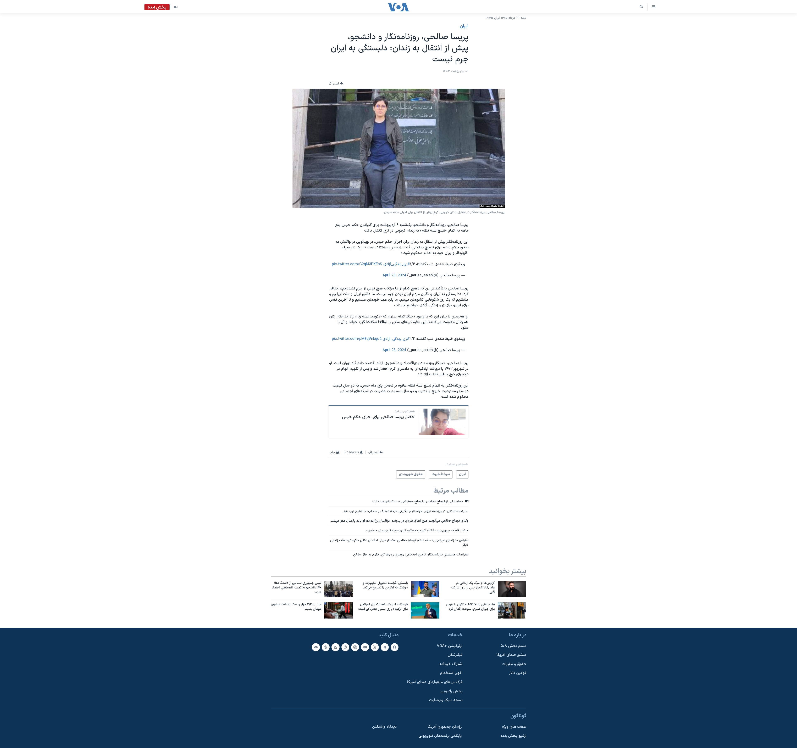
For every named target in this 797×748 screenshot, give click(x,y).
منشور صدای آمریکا (511, 655)
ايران (464, 26)
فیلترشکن (455, 655)
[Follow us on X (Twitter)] (375, 647)
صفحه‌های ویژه (514, 727)
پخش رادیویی (451, 691)
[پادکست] (326, 647)
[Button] (336, 83)
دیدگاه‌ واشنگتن (384, 727)
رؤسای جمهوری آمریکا (445, 727)
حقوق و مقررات (514, 664)
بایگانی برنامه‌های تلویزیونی (440, 736)
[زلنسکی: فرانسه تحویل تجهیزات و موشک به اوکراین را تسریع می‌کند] (425, 589)
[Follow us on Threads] (345, 647)
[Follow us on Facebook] (394, 647)
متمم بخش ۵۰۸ (513, 646)
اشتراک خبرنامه (450, 664)
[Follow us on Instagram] (355, 647)
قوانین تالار (517, 673)
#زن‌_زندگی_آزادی (396, 264)
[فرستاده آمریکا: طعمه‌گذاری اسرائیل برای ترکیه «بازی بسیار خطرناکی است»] (425, 610)
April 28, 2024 (394, 275)
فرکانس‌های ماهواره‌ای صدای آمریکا (434, 682)
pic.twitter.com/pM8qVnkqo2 (356, 339)
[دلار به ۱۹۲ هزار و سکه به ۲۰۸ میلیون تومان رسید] (338, 610)
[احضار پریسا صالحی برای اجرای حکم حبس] (442, 422)
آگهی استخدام (451, 673)
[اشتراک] (316, 647)
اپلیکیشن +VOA (449, 646)
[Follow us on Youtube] (365, 647)
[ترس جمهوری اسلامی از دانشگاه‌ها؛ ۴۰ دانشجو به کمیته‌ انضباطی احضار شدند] (338, 589)
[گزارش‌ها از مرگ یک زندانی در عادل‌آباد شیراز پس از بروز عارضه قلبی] (512, 589)
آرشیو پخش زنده (513, 736)
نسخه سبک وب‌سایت (445, 700)
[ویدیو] (176, 7)
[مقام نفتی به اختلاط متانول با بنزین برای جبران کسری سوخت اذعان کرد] (512, 610)
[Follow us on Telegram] (385, 647)
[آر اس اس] (335, 647)
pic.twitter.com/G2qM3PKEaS (357, 264)
